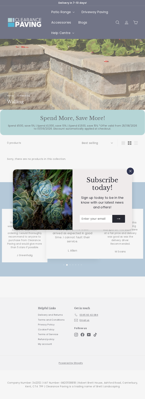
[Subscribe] (118, 219)
